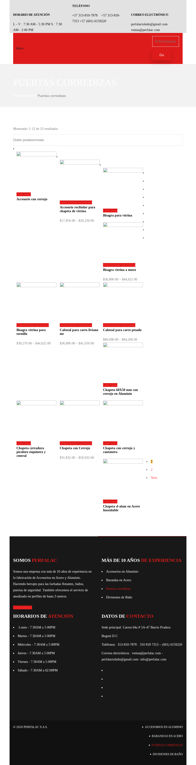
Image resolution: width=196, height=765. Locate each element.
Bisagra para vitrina (117, 215)
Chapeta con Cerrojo (75, 448)
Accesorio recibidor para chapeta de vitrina (77, 209)
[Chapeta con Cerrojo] (80, 404)
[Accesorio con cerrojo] (36, 155)
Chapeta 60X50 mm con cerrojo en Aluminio (120, 392)
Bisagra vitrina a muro (119, 270)
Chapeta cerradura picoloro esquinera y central (31, 452)
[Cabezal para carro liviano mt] (80, 286)
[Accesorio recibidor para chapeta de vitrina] (80, 163)
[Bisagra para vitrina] (123, 171)
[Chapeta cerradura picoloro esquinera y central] (36, 404)
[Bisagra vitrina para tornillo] (36, 286)
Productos (30, 96)
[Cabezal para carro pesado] (123, 286)
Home (17, 96)
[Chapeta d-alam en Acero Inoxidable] (123, 462)
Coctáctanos (22, 607)
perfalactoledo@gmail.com (149, 24)
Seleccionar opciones (76, 202)
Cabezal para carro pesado (122, 330)
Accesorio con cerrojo (31, 199)
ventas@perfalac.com (145, 30)
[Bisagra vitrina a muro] (123, 226)
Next (154, 478)
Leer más (23, 194)
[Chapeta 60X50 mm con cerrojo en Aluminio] (123, 346)
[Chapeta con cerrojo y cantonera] (123, 404)
